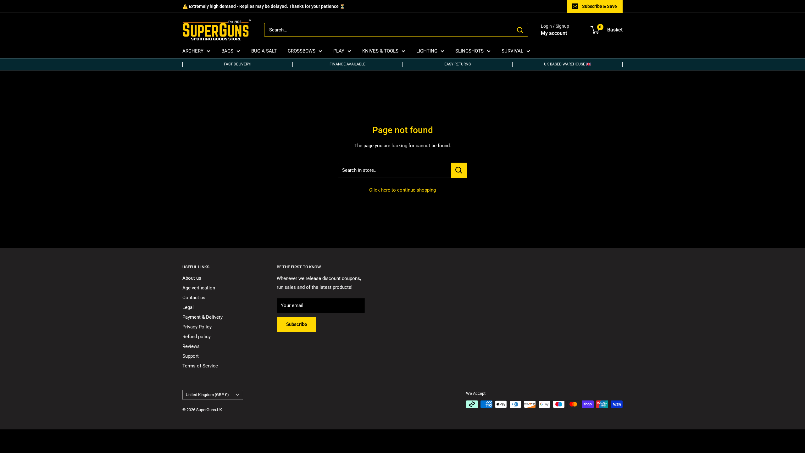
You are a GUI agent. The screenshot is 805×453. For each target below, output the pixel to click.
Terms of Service (200, 366)
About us (191, 278)
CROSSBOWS (301, 51)
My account (554, 33)
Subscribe (296, 324)
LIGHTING (426, 51)
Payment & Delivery (202, 317)
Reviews (191, 346)
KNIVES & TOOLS (380, 51)
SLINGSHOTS (469, 51)
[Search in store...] (459, 170)
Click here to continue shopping (402, 190)
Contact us (193, 297)
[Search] (520, 29)
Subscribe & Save (599, 6)
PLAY (338, 51)
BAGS (227, 51)
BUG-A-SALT (264, 51)
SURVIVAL (512, 51)
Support (190, 356)
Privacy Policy (197, 327)
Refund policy (196, 336)
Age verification (198, 288)
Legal (188, 307)
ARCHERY (192, 51)
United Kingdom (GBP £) (207, 394)
